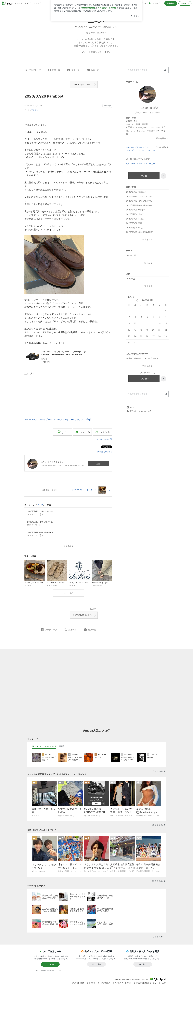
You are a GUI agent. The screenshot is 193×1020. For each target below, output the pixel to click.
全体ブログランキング (136, 147)
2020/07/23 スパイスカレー (85, 84)
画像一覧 (75, 70)
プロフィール (141, 112)
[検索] (165, 70)
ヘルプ (163, 983)
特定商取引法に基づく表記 (146, 983)
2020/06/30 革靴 (134, 223)
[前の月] (137, 300)
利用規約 (106, 983)
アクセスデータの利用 (123, 983)
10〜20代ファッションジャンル (140, 150)
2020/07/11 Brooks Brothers (139, 205)
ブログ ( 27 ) (131, 255)
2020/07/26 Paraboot (43, 96)
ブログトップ (35, 70)
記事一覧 (56, 70)
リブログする (104, 432)
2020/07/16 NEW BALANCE (139, 201)
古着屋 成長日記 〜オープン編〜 (142, 358)
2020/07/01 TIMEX (135, 219)
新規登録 (170, 3)
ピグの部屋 (155, 112)
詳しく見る (96, 964)
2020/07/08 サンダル (136, 209)
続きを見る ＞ (162, 138)
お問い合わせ (94, 983)
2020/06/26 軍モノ (135, 227)
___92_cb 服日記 (147, 108)
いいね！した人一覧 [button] (104, 439)
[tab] (44, 746)
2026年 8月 (147, 300)
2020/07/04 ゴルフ (135, 214)
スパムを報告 (79, 983)
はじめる (50, 964)
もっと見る (68, 545)
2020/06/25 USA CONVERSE (139, 232)
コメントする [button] (84, 432)
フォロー (98, 464)
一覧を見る (147, 239)
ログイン (185, 3)
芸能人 (61, 746)
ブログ (33, 110)
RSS (132, 407)
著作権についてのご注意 (141, 411)
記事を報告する (106, 452)
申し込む (142, 964)
